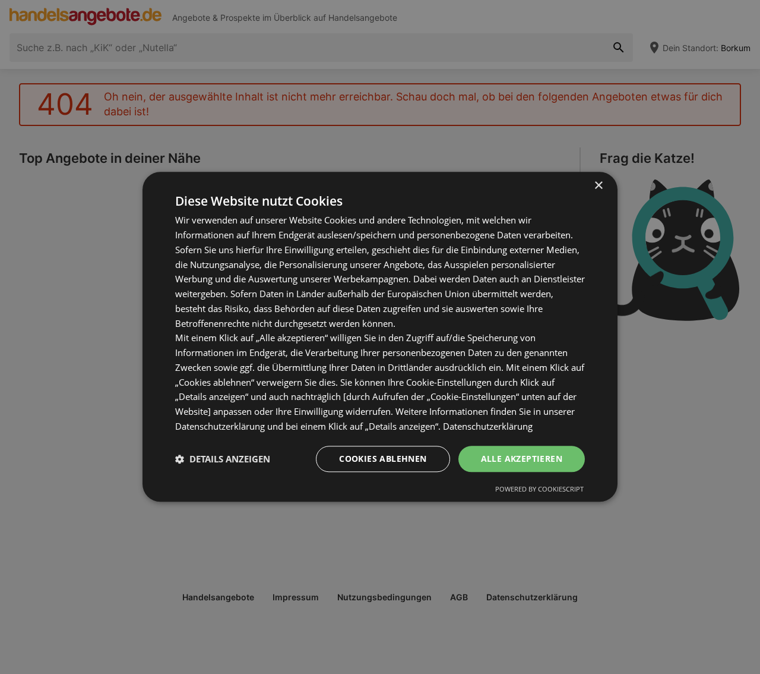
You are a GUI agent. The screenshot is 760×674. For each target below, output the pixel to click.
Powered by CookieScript (539, 489)
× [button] (598, 185)
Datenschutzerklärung (488, 426)
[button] (222, 458)
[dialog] (380, 337)
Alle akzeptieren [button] (521, 458)
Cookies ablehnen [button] (382, 458)
